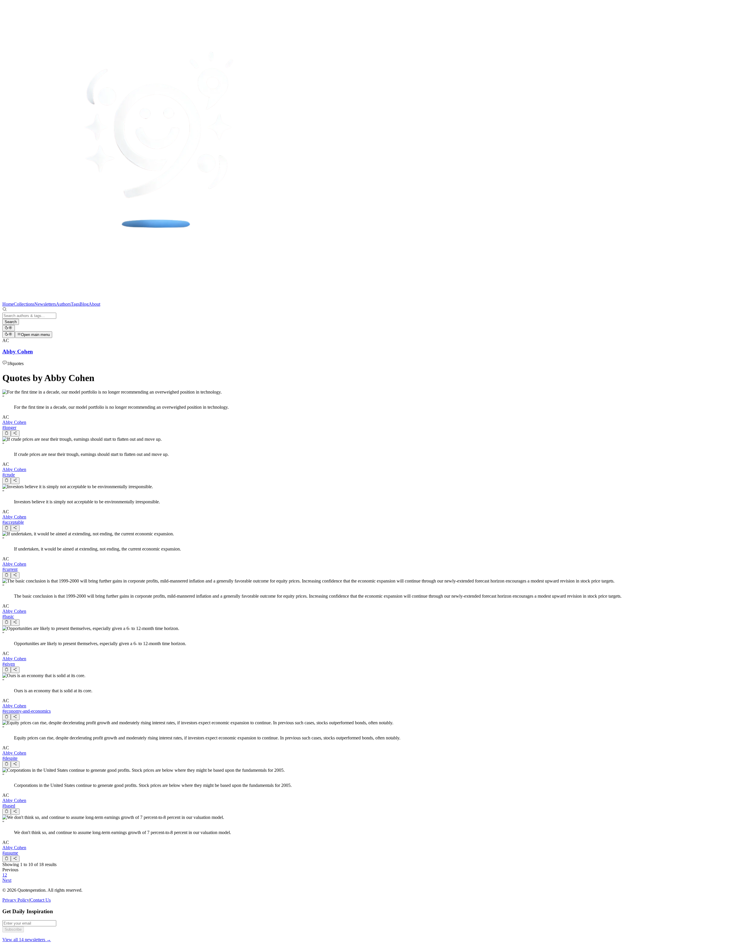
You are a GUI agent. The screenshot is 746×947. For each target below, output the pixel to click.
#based (8, 805)
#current (9, 569)
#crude (8, 474)
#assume (10, 852)
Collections (24, 304)
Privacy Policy (15, 900)
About (94, 304)
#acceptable (13, 522)
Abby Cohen (14, 422)
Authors (63, 304)
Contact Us (40, 900)
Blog (84, 304)
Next (6, 880)
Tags (75, 304)
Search (11, 322)
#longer (9, 427)
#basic (8, 616)
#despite (9, 758)
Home (8, 304)
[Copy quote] (6, 433)
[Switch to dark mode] (8, 328)
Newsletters (45, 304)
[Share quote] (15, 433)
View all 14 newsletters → (26, 939)
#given (8, 663)
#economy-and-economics (26, 711)
